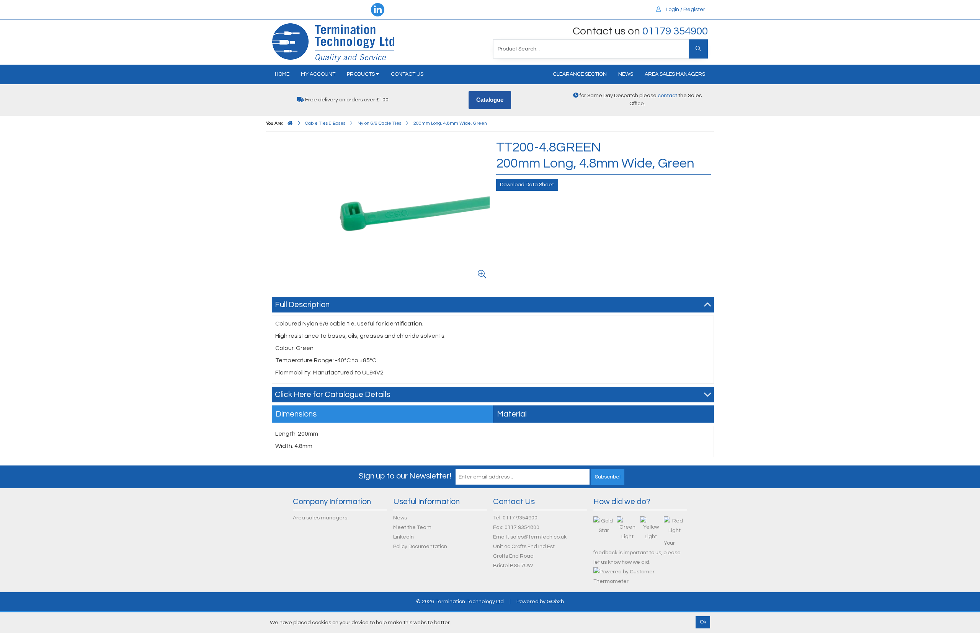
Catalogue (489, 99)
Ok (703, 622)
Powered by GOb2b (540, 601)
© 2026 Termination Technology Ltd (460, 601)
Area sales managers (675, 74)
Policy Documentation (420, 546)
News (625, 74)
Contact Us (407, 74)
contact (667, 95)
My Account (318, 74)
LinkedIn (403, 537)
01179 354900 (675, 31)
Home (282, 74)
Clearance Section (580, 74)
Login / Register (685, 9)
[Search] (698, 49)
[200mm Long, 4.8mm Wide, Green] (382, 210)
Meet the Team (412, 527)
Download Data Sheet (527, 184)
